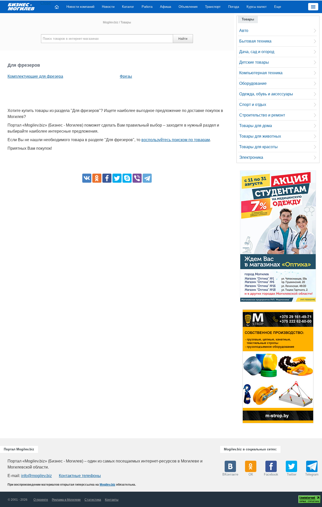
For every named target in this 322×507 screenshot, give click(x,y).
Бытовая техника (255, 41)
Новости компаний (80, 7)
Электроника (251, 157)
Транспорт (213, 7)
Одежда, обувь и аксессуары (266, 94)
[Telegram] (147, 178)
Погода (233, 7)
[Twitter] (117, 178)
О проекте (40, 499)
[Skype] (127, 178)
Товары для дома (255, 126)
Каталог (128, 7)
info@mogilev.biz (36, 476)
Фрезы (126, 76)
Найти (182, 39)
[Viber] (137, 178)
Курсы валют (257, 7)
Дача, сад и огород (256, 52)
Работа (147, 7)
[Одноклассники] (96, 178)
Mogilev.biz (110, 22)
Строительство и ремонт (262, 115)
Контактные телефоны (80, 476)
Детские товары (254, 62)
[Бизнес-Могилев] (21, 6)
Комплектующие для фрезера (35, 76)
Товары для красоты (258, 147)
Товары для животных (260, 136)
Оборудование (253, 83)
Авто (243, 30)
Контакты (111, 499)
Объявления (188, 7)
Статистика (93, 499)
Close (45, 3)
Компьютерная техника (261, 73)
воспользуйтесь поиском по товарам (175, 140)
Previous (237, 367)
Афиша (165, 7)
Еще (277, 7)
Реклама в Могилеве (66, 499)
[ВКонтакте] (86, 178)
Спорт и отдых (252, 104)
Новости (108, 7)
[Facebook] (106, 178)
